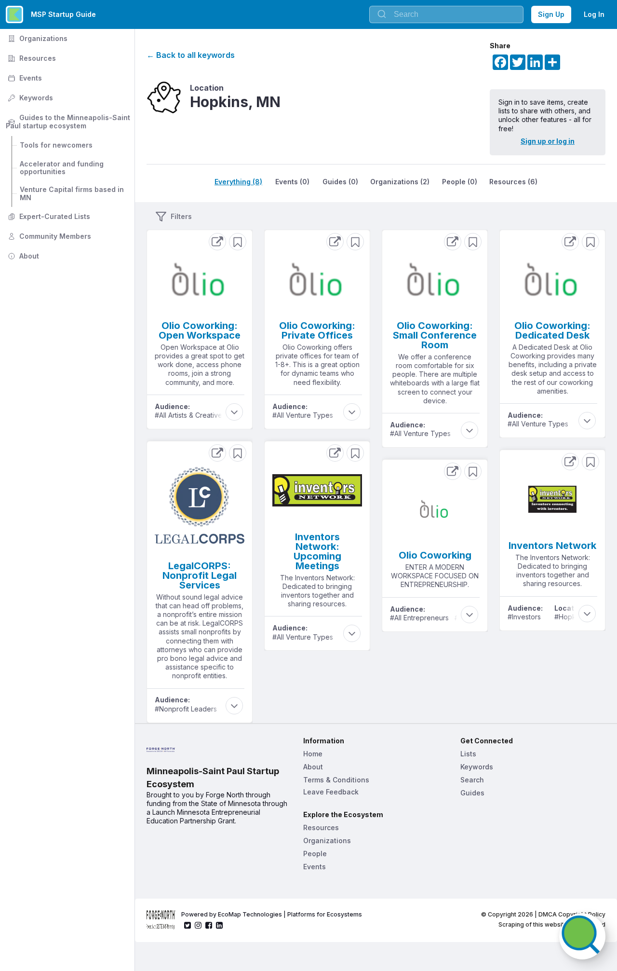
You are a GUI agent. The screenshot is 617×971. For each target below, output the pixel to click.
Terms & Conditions (336, 780)
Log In (594, 14)
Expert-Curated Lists (48, 216)
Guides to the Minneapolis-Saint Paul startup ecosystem (69, 121)
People (315, 853)
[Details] (217, 241)
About (22, 256)
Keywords (29, 98)
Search (472, 780)
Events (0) (292, 182)
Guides (472, 793)
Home (312, 754)
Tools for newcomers (56, 145)
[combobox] (446, 14)
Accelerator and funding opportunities (63, 168)
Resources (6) (513, 182)
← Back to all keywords (191, 55)
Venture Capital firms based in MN (73, 193)
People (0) (459, 182)
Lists (468, 754)
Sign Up (551, 14)
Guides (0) (340, 182)
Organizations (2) (399, 182)
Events (24, 78)
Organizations (36, 38)
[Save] (237, 241)
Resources (31, 58)
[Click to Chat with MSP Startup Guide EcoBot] (582, 936)
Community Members (48, 236)
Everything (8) (238, 182)
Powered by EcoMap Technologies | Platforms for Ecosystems (271, 914)
